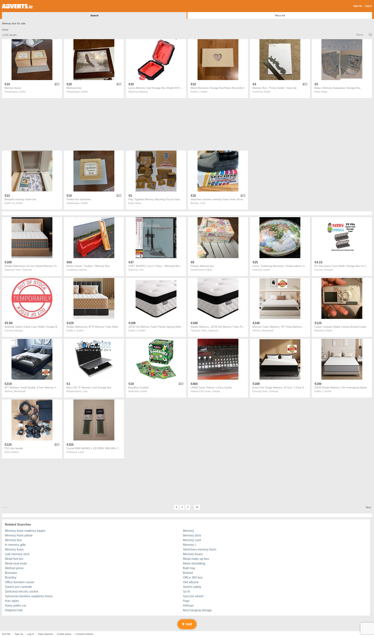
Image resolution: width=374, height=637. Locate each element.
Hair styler (12, 601)
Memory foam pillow (19, 535)
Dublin (22, 91)
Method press (14, 568)
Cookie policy (64, 634)
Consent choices (84, 634)
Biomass (11, 572)
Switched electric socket (21, 591)
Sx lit (186, 591)
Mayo (324, 91)
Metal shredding (194, 563)
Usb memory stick (17, 554)
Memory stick (192, 535)
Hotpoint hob (14, 610)
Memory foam (14, 549)
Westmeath (268, 330)
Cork (202, 203)
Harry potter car (15, 605)
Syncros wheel (193, 596)
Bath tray (189, 568)
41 (197, 507)
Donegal (328, 269)
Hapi (186, 601)
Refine (359, 34)
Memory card (192, 540)
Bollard (188, 572)
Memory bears (193, 554)
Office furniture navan (19, 582)
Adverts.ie (17, 6)
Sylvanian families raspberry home (29, 596)
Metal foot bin (14, 558)
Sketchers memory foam (199, 549)
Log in (30, 634)
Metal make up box (196, 558)
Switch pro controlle (18, 586)
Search (94, 15)
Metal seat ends (16, 563)
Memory (188, 530)
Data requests (45, 634)
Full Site (6, 634)
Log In (368, 6)
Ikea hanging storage (197, 610)
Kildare (15, 452)
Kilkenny (143, 91)
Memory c (189, 544)
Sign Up (357, 6)
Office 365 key (193, 577)
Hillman (188, 605)
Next (368, 507)
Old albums (191, 582)
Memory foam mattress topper (25, 530)
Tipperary (27, 269)
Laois (81, 452)
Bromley (10, 577)
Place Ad (280, 15)
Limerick (82, 269)
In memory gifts (15, 544)
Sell (188, 624)
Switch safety (192, 586)
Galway (216, 391)
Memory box (13, 540)
